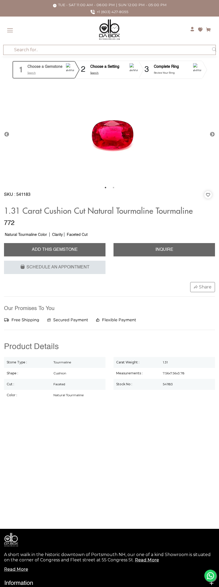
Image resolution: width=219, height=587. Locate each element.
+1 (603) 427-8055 (112, 12)
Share (205, 286)
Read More (147, 559)
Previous (6, 134)
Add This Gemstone (55, 250)
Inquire (164, 250)
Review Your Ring (164, 72)
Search (32, 72)
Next (212, 134)
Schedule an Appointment (57, 267)
